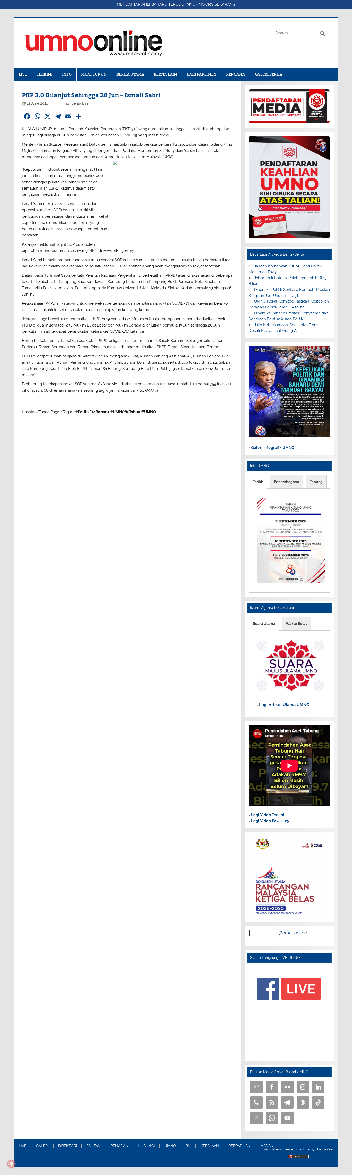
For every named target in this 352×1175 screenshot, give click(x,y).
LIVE (23, 74)
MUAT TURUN (94, 74)
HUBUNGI (146, 1146)
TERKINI (44, 74)
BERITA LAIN (165, 74)
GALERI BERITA (268, 74)
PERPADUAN (239, 1146)
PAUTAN (93, 1146)
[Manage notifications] (11, 1164)
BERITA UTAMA (130, 74)
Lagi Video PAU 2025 (269, 821)
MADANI (267, 1146)
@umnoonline (293, 932)
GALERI (42, 1146)
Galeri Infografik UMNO (272, 447)
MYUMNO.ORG (200, 4)
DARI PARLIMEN (201, 74)
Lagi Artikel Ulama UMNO (283, 704)
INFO (67, 74)
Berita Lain (80, 103)
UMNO (170, 1146)
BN (188, 1146)
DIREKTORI (67, 1146)
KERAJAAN (209, 1146)
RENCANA (235, 74)
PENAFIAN (119, 1146)
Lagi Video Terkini (267, 815)
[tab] (258, 482)
